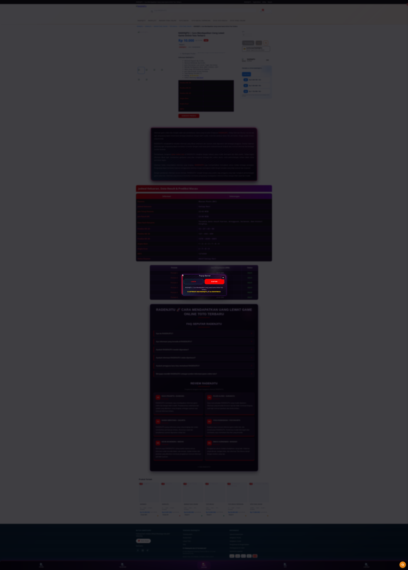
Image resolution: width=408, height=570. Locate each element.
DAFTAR (214, 282)
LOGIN (193, 282)
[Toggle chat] (403, 565)
